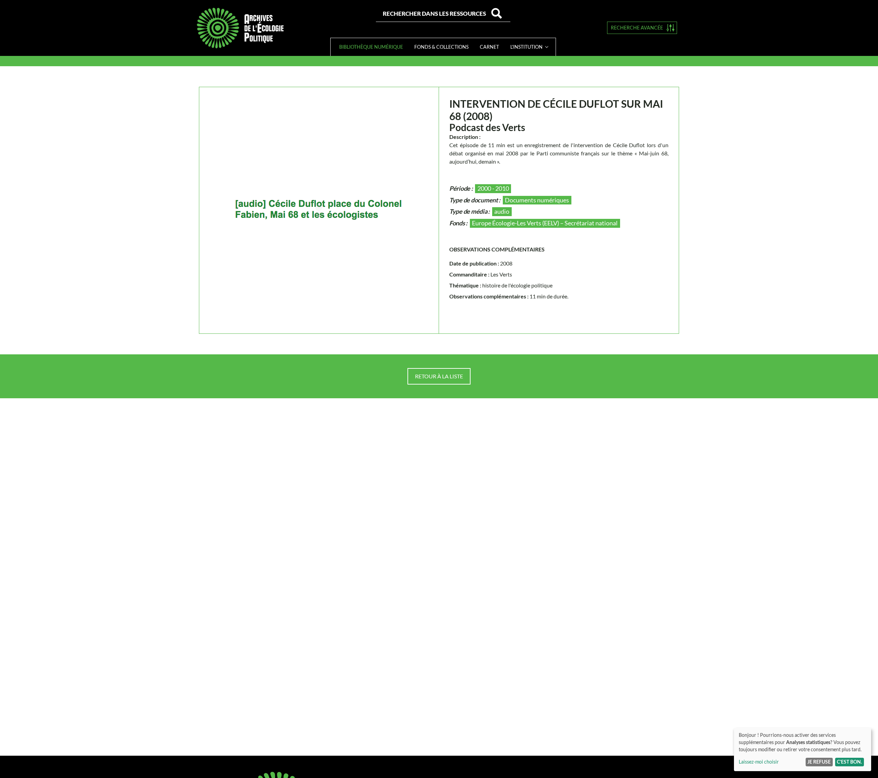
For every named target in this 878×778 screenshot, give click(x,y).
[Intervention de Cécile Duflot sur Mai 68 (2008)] (319, 210)
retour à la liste (439, 376)
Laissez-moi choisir (759, 762)
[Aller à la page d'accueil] (240, 28)
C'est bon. (849, 762)
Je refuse (819, 762)
